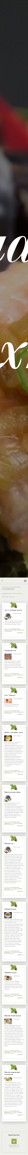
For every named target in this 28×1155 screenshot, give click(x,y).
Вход (17, 1147)
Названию (15, 593)
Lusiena (12, 630)
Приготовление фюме (12, 792)
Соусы (12, 587)
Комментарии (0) (8, 631)
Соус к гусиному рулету (13, 610)
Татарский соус (10, 650)
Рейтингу (20, 593)
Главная (3, 587)
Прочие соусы (7, 629)
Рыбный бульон (10, 909)
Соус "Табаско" (10, 695)
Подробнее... (20, 632)
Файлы (7, 587)
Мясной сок (8, 843)
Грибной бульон (10, 972)
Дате (10, 593)
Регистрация (12, 1147)
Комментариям (5, 596)
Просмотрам (11, 596)
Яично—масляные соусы (13, 732)
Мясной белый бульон (12, 1016)
